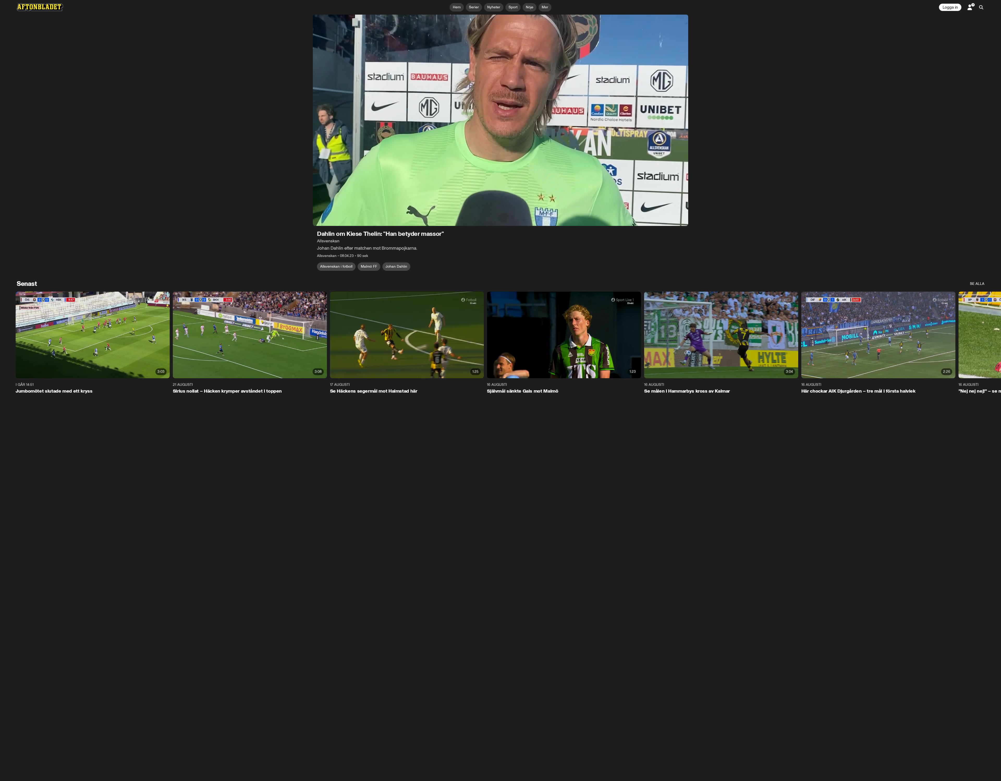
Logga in (950, 7)
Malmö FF (369, 266)
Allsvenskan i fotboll (336, 266)
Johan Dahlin (396, 266)
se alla (977, 283)
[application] (500, 120)
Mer (545, 7)
